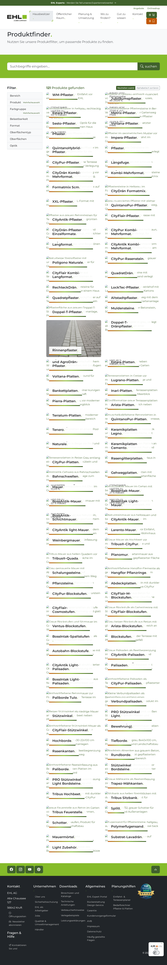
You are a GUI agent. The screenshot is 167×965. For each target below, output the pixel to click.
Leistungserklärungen (71, 920)
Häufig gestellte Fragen (96, 938)
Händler (39, 929)
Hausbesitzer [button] (41, 14)
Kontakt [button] (137, 14)
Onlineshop (153, 8)
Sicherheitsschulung (45, 902)
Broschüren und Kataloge (70, 895)
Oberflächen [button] (18, 139)
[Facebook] (11, 869)
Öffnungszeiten (17, 916)
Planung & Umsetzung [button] (86, 16)
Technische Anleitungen (68, 903)
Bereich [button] (15, 95)
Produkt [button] (25, 102)
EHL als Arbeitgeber (41, 909)
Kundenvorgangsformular (97, 915)
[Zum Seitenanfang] (155, 869)
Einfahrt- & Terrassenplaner (121, 898)
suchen (150, 66)
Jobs (37, 915)
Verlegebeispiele (70, 915)
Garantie (92, 910)
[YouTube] (29, 869)
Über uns (40, 896)
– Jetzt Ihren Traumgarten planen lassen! (82, 3)
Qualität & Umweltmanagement (45, 923)
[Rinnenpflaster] (73, 338)
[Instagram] (20, 869)
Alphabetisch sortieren (148, 88)
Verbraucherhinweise (71, 910)
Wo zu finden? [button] (105, 16)
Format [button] (15, 125)
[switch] (156, 953)
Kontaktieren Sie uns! (17, 947)
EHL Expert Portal (97, 896)
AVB (89, 921)
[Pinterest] (39, 869)
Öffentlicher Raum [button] (64, 16)
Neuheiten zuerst (125, 88)
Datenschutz (94, 931)
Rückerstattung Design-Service (96, 903)
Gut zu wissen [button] (121, 16)
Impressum (93, 926)
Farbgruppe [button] (25, 111)
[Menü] (162, 944)
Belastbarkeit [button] (19, 119)
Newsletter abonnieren (17, 923)
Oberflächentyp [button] (20, 132)
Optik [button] (13, 145)
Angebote (138, 8)
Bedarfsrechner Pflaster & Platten (123, 907)
